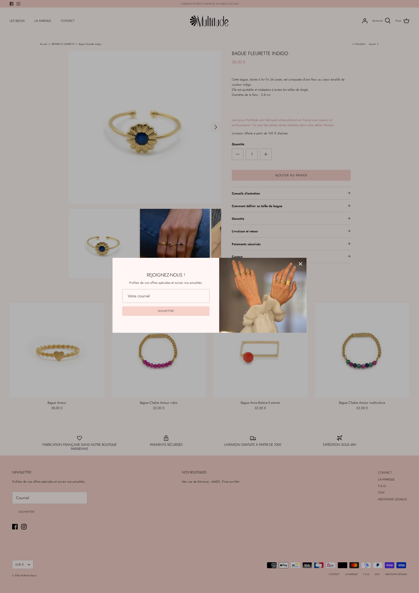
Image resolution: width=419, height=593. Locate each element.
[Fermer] (300, 264)
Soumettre (166, 311)
